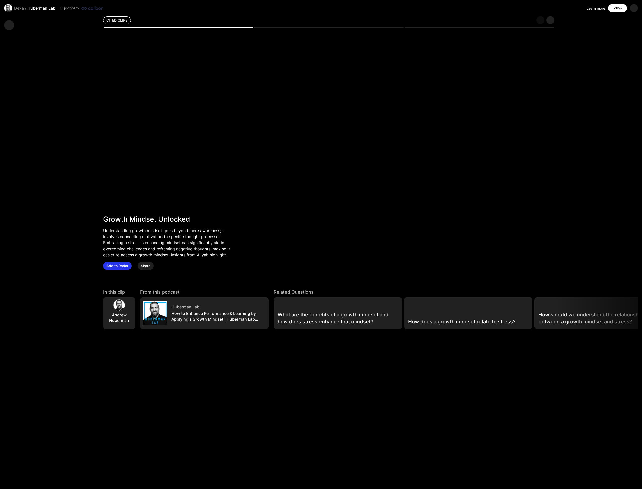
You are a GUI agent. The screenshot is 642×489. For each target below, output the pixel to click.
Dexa (19, 8)
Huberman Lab (41, 8)
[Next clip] (550, 20)
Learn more (596, 8)
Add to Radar (117, 266)
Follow (617, 8)
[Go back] (9, 25)
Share (145, 266)
